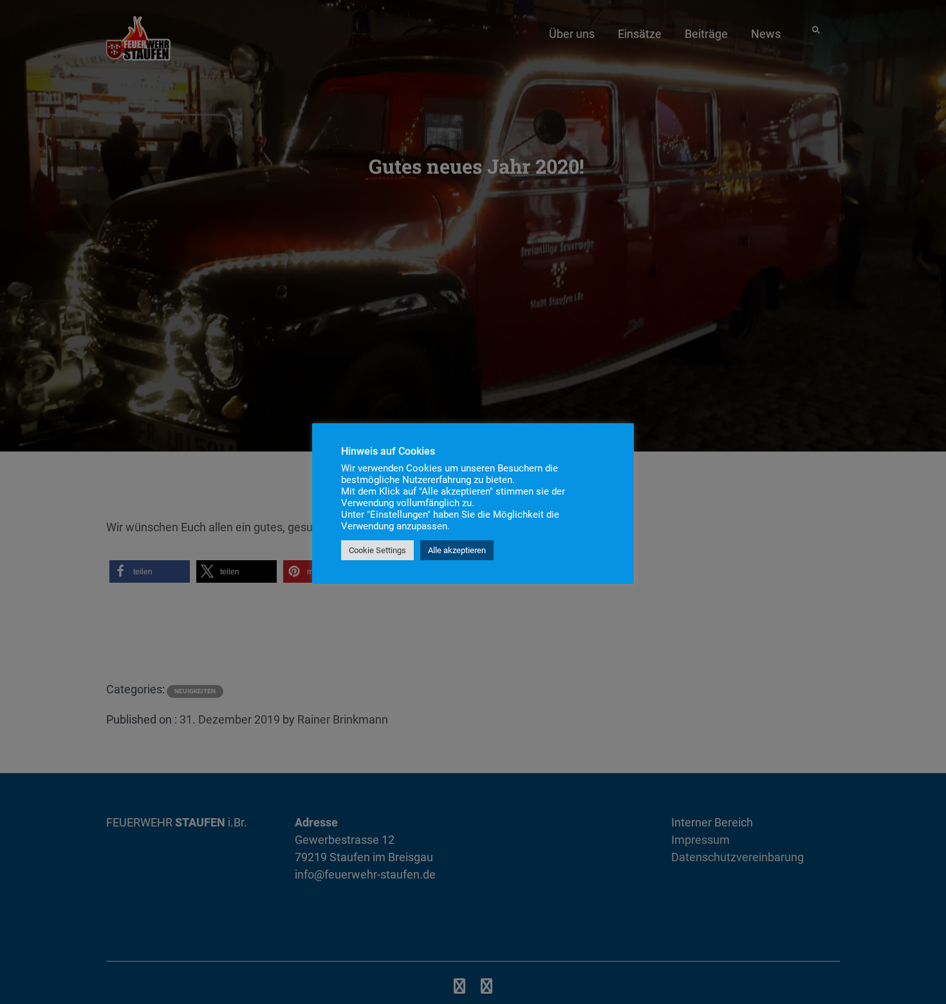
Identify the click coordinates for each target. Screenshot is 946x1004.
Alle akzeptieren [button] (457, 550)
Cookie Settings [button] (377, 550)
